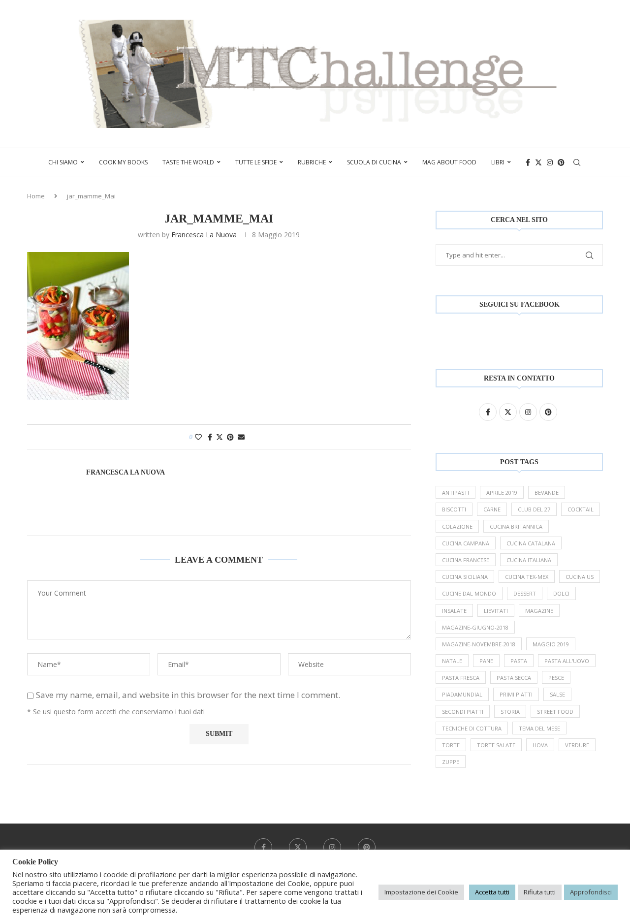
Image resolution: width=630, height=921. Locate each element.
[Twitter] (538, 162)
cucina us (580, 576)
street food (555, 711)
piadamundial (462, 694)
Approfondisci (591, 892)
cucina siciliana (465, 576)
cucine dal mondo (469, 593)
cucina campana (465, 543)
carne (492, 509)
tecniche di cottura (472, 728)
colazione (457, 526)
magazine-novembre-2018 (478, 644)
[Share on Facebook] (210, 437)
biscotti (454, 509)
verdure (577, 745)
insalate (454, 610)
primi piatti (516, 694)
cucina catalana (530, 543)
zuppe (450, 761)
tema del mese (539, 728)
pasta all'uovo (566, 661)
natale (452, 661)
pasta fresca (460, 677)
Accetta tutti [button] (492, 892)
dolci (561, 593)
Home (36, 195)
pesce (556, 677)
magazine (539, 610)
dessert (524, 593)
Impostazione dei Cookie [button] (421, 892)
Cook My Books (123, 162)
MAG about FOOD (449, 162)
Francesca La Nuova (204, 234)
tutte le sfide (256, 162)
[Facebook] (528, 162)
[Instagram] (550, 162)
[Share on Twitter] (219, 437)
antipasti (455, 492)
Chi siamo (63, 162)
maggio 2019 (551, 644)
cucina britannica (516, 526)
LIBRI (497, 162)
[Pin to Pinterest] (230, 437)
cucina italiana (528, 560)
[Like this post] (198, 437)
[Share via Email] (241, 437)
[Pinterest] (561, 162)
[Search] (577, 162)
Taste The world (188, 162)
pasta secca (514, 677)
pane (486, 661)
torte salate (496, 745)
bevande (547, 492)
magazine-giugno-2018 (475, 627)
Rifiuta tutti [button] (540, 892)
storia (510, 711)
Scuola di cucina (374, 162)
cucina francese (465, 560)
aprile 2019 (501, 492)
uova (540, 745)
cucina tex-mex (526, 576)
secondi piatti (462, 711)
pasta (518, 661)
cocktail (580, 509)
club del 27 (534, 509)
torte (451, 745)
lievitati (496, 610)
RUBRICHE (312, 162)
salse (557, 694)
